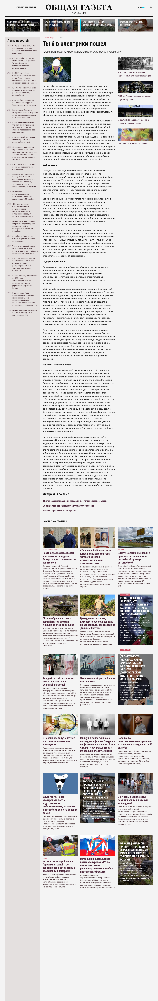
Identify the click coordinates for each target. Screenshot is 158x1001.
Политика (125, 595)
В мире (86, 778)
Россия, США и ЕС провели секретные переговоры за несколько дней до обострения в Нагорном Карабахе (95, 789)
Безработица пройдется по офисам (59, 510)
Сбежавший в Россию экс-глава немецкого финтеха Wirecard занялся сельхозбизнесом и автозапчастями (95, 557)
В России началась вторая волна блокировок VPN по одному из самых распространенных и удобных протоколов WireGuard (97, 865)
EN (143, 7)
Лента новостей (18, 40)
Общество (125, 650)
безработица (48, 38)
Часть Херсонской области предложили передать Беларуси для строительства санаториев (59, 557)
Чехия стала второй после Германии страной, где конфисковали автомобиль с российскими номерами (59, 866)
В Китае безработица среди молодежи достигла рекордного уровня (75, 501)
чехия (45, 858)
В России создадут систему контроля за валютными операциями (59, 741)
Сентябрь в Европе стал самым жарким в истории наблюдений (133, 800)
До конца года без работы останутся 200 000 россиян (68, 505)
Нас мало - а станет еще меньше (133, 143)
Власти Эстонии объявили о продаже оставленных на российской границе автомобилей (134, 557)
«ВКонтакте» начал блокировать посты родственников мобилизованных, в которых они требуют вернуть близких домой (60, 804)
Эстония (121, 550)
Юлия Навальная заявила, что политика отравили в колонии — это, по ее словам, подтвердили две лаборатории (134, 606)
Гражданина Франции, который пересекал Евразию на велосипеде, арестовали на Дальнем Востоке (97, 623)
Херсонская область (51, 550)
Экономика (79, 13)
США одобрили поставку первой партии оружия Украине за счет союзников (58, 621)
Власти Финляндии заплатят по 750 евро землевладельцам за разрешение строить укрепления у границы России (134, 851)
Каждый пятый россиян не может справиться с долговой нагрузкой (58, 681)
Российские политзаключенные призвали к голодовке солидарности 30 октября (135, 742)
